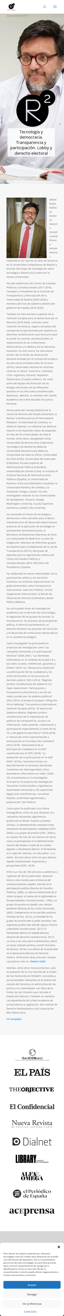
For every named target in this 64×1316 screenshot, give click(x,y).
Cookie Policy (30, 1311)
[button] (59, 1247)
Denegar (32, 1294)
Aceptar (32, 1285)
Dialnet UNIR (37, 961)
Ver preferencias (32, 1303)
